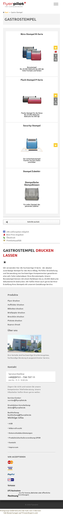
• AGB (10, 423)
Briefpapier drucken (16, 312)
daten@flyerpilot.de (16, 407)
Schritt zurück (33, 221)
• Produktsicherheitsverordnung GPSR (24, 437)
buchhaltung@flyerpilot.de (19, 415)
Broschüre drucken (16, 316)
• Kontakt (12, 442)
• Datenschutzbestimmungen (20, 433)
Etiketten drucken (15, 308)
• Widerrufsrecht (15, 428)
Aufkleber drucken (16, 304)
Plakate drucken (15, 320)
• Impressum (13, 447)
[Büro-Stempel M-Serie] (55, 59)
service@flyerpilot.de (17, 400)
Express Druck (14, 324)
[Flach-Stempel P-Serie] (55, 103)
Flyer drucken (14, 300)
